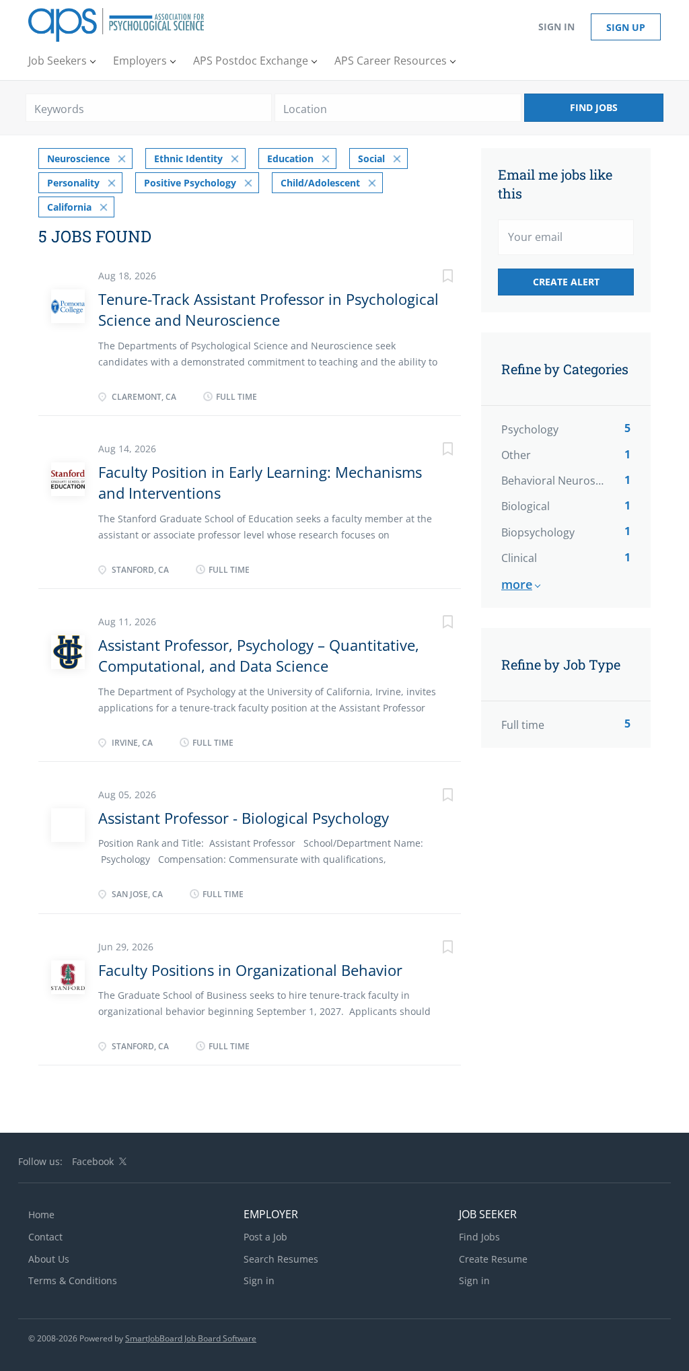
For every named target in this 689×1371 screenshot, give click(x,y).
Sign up (625, 27)
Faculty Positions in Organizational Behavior (250, 970)
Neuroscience (78, 158)
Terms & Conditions (72, 1280)
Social (371, 158)
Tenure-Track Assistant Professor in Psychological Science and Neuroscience (268, 309)
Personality (73, 182)
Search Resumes (281, 1259)
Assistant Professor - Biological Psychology (243, 818)
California (69, 207)
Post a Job (265, 1236)
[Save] (434, 277)
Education (290, 158)
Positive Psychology (190, 182)
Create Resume (493, 1259)
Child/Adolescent (320, 182)
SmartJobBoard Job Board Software (190, 1338)
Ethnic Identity (188, 158)
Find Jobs (594, 107)
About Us (48, 1259)
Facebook (93, 1161)
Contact (45, 1236)
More (516, 584)
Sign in (556, 26)
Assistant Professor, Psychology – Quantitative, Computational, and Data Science (258, 655)
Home (41, 1214)
